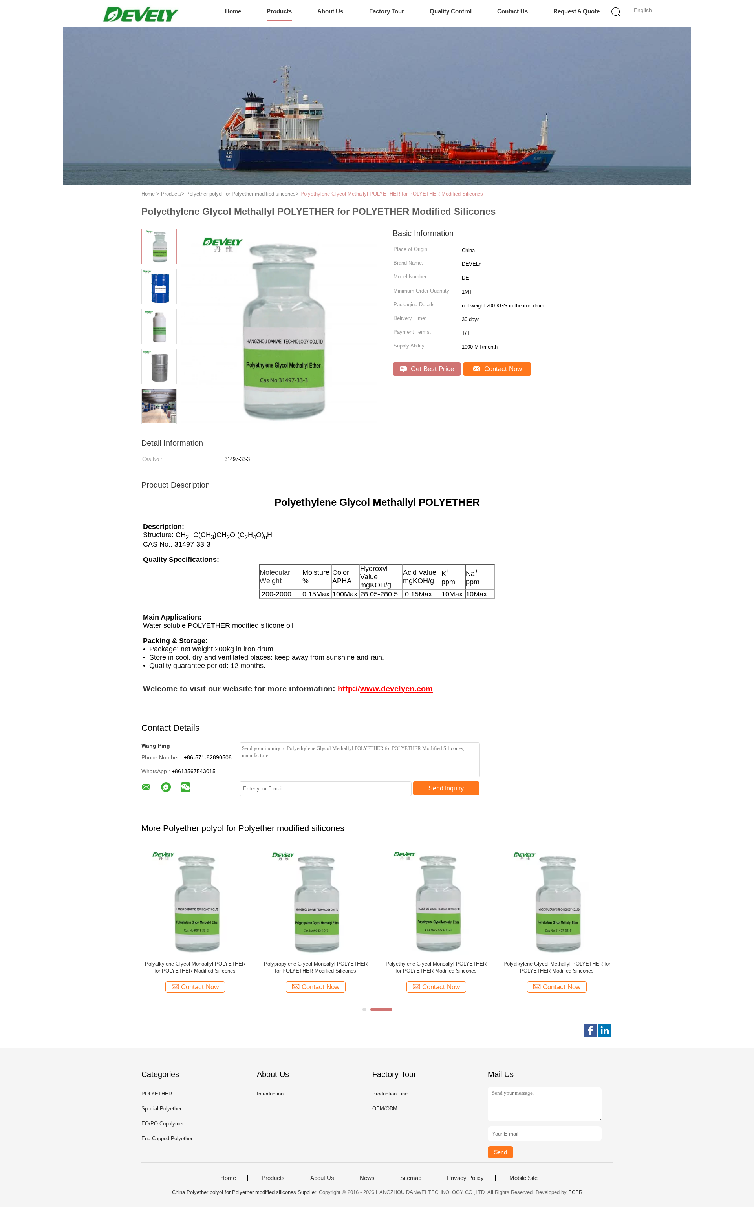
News (367, 1178)
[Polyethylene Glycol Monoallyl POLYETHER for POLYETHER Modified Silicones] (436, 901)
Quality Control (451, 11)
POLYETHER (156, 1094)
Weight (271, 581)
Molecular (275, 572)
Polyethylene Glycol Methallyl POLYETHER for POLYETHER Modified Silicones (391, 194)
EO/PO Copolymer (162, 1124)
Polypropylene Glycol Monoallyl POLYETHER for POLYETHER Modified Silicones (316, 967)
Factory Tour (386, 11)
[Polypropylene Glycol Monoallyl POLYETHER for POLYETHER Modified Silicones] (315, 901)
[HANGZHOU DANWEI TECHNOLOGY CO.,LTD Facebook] (590, 1030)
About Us (330, 11)
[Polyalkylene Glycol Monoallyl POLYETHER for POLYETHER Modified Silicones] (195, 901)
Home (233, 11)
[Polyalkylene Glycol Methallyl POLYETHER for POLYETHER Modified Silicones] (556, 901)
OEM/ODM (384, 1109)
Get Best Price (431, 369)
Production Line (390, 1094)
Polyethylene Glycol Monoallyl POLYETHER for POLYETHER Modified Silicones (436, 967)
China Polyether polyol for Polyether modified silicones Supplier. (245, 1192)
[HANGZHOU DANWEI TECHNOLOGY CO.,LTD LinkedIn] (604, 1030)
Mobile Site (523, 1178)
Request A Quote (576, 11)
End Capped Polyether (166, 1138)
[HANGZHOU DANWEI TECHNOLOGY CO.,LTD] (140, 13)
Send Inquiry (446, 788)
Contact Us (512, 11)
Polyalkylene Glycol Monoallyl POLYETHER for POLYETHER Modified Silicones (195, 967)
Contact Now (502, 369)
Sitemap (410, 1178)
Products (279, 11)
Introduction (270, 1094)
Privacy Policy (465, 1178)
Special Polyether (161, 1109)
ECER (575, 1192)
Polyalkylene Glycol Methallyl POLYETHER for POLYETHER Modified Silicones (556, 967)
